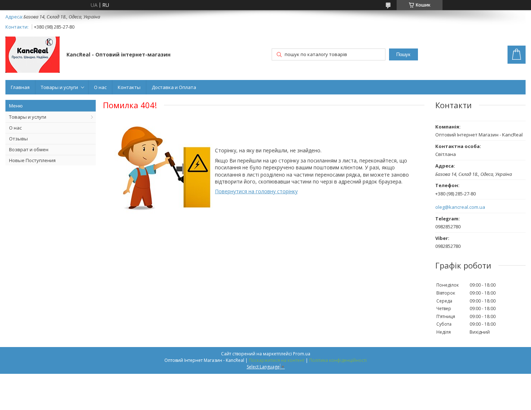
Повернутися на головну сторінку (256, 191)
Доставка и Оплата (174, 87)
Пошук (403, 54)
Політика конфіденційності (338, 360)
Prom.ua (301, 354)
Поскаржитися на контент (277, 360)
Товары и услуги (59, 87)
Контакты (129, 87)
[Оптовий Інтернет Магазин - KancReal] (32, 55)
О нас (100, 87)
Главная (20, 87)
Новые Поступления (32, 160)
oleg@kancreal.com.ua (460, 207)
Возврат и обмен (28, 149)
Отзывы (18, 138)
